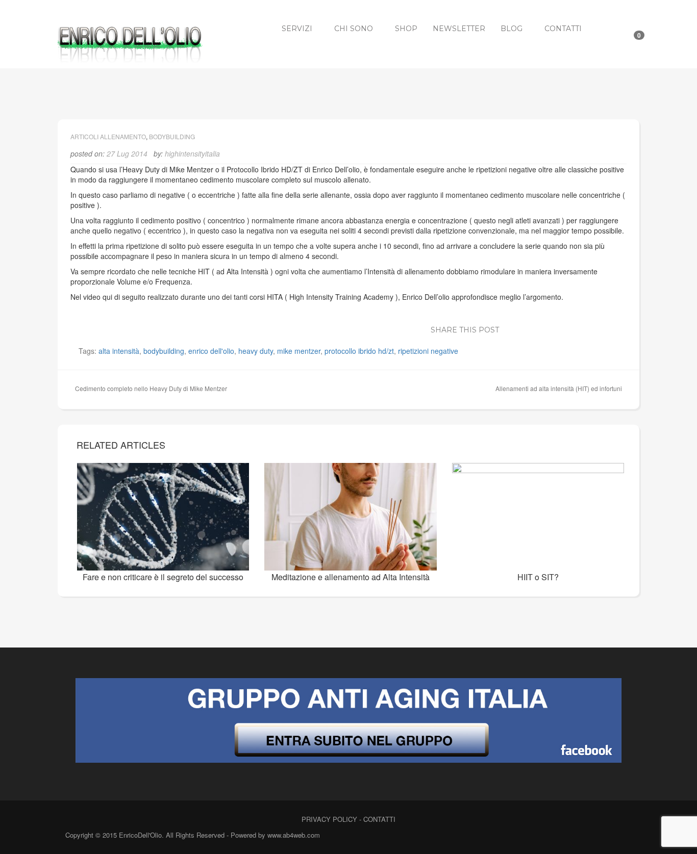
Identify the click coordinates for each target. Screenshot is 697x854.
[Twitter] (602, 836)
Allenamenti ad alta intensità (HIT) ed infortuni (558, 388)
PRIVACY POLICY (329, 819)
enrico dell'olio (211, 351)
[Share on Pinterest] (572, 328)
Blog (511, 28)
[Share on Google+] (541, 328)
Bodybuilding (172, 136)
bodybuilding (163, 351)
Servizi (297, 28)
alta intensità (118, 351)
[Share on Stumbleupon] (587, 328)
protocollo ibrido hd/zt (359, 351)
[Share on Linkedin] (556, 328)
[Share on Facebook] (510, 328)
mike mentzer (298, 351)
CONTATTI (379, 819)
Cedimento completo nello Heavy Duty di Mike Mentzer (151, 388)
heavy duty (255, 351)
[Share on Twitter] (526, 328)
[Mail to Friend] (617, 328)
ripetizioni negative (428, 351)
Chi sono (353, 28)
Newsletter (459, 28)
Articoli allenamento (108, 136)
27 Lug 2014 (127, 153)
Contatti (563, 28)
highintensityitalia (192, 153)
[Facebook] (584, 836)
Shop (406, 28)
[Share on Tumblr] (602, 328)
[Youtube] (620, 836)
